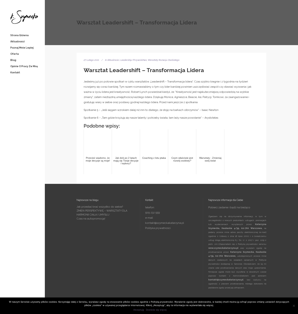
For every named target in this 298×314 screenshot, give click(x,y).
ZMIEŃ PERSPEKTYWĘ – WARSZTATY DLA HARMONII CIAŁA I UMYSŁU (102, 212)
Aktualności (113, 60)
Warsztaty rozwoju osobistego (164, 60)
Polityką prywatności (248, 244)
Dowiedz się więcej (156, 309)
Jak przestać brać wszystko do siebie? (100, 206)
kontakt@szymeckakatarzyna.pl (164, 222)
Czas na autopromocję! (91, 218)
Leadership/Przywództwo (133, 60)
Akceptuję (138, 309)
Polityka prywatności (158, 228)
